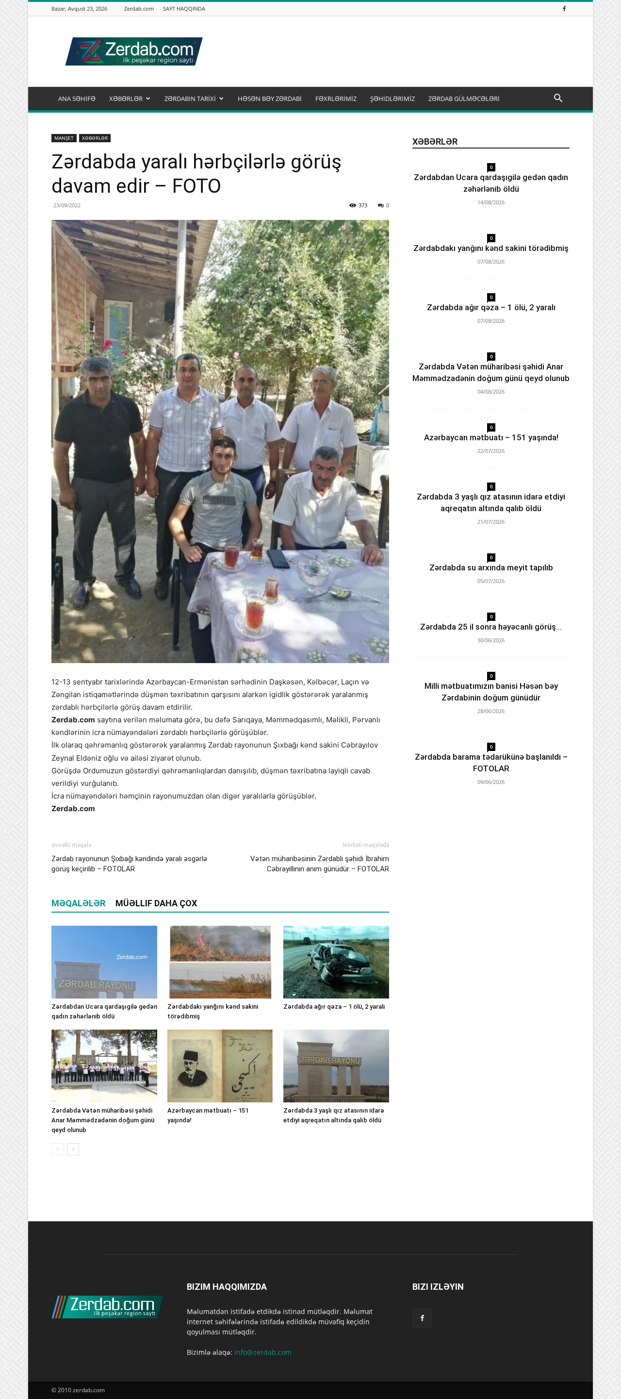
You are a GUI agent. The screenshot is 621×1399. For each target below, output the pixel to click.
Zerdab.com (139, 8)
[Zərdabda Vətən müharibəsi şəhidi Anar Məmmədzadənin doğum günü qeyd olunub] (104, 1066)
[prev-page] (57, 1149)
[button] (558, 99)
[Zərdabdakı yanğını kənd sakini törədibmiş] (220, 962)
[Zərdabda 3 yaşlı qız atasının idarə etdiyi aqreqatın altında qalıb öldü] (336, 1066)
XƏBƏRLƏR (126, 98)
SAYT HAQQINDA (184, 8)
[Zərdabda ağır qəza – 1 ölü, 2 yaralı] (336, 962)
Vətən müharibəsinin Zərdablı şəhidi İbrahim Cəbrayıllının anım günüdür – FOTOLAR (319, 863)
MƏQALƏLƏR (78, 903)
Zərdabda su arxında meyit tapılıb (491, 567)
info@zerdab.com (263, 1352)
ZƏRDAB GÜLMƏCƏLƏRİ (464, 98)
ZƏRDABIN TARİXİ (190, 98)
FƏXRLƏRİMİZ (336, 98)
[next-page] (73, 1149)
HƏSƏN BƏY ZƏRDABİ (270, 98)
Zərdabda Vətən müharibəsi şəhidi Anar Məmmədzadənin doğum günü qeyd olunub (102, 1120)
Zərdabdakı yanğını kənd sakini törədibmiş (491, 248)
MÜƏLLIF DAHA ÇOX (156, 903)
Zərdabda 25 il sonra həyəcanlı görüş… (491, 627)
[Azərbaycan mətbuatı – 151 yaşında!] (220, 1066)
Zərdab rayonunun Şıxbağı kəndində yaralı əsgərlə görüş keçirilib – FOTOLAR (129, 863)
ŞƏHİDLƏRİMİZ (392, 98)
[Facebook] (564, 8)
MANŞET (64, 137)
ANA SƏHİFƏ (77, 98)
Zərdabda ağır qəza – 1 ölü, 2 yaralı (334, 1006)
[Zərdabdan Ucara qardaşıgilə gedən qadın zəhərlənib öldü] (104, 962)
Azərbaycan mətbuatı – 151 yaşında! (491, 437)
